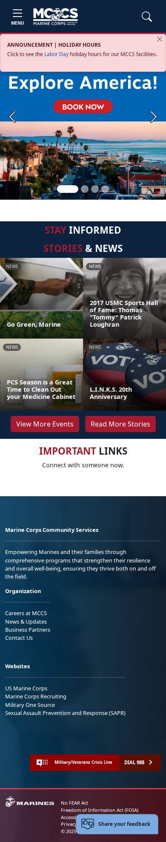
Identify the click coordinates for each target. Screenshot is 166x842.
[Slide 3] (95, 189)
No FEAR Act (74, 803)
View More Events (45, 424)
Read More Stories (120, 424)
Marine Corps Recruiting (35, 696)
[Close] (160, 39)
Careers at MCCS (26, 613)
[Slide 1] (67, 189)
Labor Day (56, 54)
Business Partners (27, 629)
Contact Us (19, 637)
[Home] (55, 16)
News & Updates (26, 621)
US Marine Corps (26, 688)
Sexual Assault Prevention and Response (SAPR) (65, 713)
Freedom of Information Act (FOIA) (99, 810)
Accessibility (74, 817)
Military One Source (30, 705)
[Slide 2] (85, 189)
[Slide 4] (105, 189)
